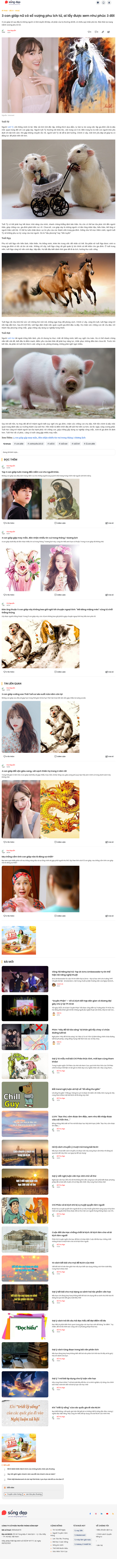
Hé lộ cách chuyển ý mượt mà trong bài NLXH (75, 1147)
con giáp (19, 443)
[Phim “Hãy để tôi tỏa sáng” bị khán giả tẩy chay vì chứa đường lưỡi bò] (25, 1037)
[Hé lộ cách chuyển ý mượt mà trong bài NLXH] (25, 1153)
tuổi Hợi (11, 338)
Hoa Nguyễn (11, 30)
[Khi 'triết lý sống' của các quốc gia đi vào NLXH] (25, 1413)
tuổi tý (52, 443)
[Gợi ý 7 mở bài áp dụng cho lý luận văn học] (25, 1384)
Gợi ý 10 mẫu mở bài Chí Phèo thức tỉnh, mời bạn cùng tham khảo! (83, 1060)
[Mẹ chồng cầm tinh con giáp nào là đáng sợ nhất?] (40, 889)
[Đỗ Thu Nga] (54, 1072)
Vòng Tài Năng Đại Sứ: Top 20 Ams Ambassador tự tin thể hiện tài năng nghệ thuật (81, 973)
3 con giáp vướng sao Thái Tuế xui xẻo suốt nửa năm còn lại (32, 694)
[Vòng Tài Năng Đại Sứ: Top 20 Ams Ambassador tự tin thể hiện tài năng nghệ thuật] (25, 979)
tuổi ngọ (63, 443)
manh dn (60, 984)
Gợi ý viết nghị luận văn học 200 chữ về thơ (74, 1176)
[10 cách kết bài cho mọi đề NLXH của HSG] (25, 1268)
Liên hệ (100, 1545)
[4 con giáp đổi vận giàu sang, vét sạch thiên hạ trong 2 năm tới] (40, 809)
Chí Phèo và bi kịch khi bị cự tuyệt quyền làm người (78, 1205)
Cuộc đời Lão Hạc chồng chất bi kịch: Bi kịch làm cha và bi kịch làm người (82, 1234)
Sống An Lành (57, 1545)
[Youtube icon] (107, 1514)
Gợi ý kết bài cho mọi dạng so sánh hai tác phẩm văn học (81, 1291)
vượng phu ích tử (36, 443)
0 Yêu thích (10, 523)
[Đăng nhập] (109, 2)
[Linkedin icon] (101, 1514)
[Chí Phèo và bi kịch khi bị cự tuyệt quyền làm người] (25, 1211)
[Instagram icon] (96, 1514)
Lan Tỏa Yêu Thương (60, 1539)
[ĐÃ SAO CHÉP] (103, 32)
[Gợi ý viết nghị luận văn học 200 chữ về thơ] (25, 1182)
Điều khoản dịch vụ (104, 1530)
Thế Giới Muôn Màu (60, 1548)
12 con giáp (90, 443)
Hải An (59, 1013)
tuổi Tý (11, 127)
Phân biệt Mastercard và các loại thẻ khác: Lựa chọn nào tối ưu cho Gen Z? (35, 1479)
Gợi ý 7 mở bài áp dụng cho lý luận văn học (74, 1378)
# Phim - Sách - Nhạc (11, 10)
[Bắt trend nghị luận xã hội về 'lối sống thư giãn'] (25, 1095)
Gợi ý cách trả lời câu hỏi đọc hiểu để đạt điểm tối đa (79, 1320)
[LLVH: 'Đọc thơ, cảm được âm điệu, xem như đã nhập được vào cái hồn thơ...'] (25, 1124)
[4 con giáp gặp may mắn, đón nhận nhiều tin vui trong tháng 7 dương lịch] (40, 568)
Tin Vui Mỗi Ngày (58, 1530)
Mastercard (80, 1535)
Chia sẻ (110, 523)
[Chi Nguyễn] (3, 604)
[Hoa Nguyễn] (3, 467)
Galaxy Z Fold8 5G (83, 1544)
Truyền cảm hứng (14, 1494)
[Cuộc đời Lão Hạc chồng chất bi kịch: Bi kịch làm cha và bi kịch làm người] (25, 1239)
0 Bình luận (61, 523)
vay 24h (79, 1530)
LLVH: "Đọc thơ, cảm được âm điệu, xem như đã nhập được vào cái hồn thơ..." (82, 1118)
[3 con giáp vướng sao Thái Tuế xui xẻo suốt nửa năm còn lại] (40, 727)
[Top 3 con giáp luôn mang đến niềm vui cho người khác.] (40, 499)
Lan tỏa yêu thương (33, 1494)
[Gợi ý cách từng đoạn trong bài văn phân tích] (25, 1355)
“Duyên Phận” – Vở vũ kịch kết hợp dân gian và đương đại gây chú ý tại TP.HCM (81, 1002)
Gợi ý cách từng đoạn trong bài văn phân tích (75, 1349)
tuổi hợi (76, 443)
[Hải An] (54, 1014)
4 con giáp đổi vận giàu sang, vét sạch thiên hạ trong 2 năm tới (34, 771)
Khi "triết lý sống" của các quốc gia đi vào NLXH (76, 1407)
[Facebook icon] (90, 1514)
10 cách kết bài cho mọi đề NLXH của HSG (73, 1262)
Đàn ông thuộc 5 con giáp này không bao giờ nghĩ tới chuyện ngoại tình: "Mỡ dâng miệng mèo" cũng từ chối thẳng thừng (57, 611)
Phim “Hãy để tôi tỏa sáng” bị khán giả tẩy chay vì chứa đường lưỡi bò (80, 1031)
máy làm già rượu (83, 1540)
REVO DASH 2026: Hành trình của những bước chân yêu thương (31, 1469)
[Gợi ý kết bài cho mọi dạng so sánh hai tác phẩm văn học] (25, 1297)
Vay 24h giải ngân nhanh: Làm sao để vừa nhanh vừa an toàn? (31, 1474)
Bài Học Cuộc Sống (60, 1542)
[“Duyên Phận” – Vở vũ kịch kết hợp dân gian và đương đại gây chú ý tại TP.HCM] (25, 1008)
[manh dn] (54, 985)
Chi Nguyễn (11, 603)
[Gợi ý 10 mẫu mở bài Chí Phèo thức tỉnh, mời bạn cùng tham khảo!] (25, 1066)
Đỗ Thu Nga (61, 1071)
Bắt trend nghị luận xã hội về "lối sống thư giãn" (76, 1089)
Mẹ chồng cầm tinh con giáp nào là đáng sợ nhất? (27, 856)
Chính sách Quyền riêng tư (104, 1535)
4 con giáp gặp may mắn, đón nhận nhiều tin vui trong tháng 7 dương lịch (49, 437)
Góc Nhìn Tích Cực (60, 1551)
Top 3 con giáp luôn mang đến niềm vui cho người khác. (30, 472)
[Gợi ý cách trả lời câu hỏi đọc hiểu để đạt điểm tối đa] (25, 1326)
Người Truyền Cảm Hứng (59, 1534)
